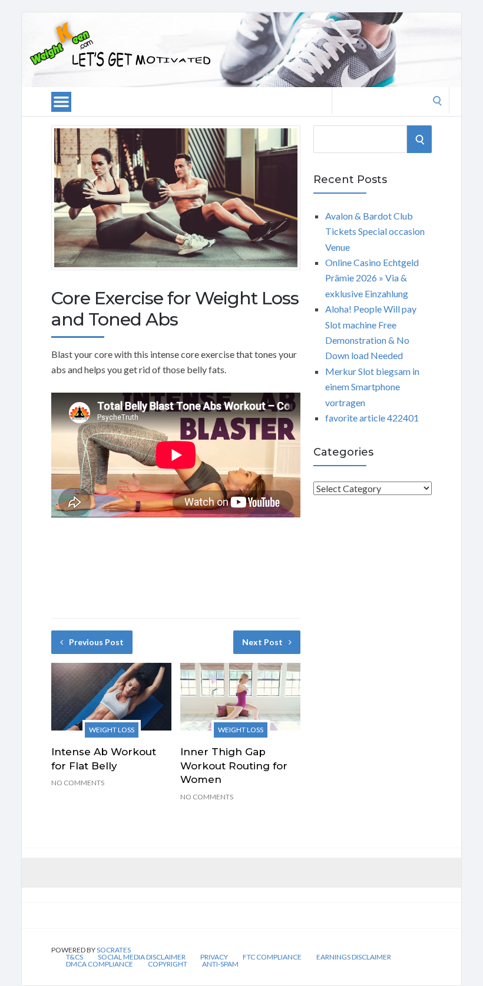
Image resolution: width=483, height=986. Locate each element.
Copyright (167, 964)
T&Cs (74, 957)
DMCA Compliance (99, 964)
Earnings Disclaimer (353, 957)
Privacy (214, 957)
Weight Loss (111, 729)
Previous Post (96, 642)
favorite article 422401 (372, 417)
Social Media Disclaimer (142, 957)
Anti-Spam (220, 964)
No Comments (77, 782)
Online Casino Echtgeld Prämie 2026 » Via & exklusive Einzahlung (372, 278)
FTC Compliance (272, 957)
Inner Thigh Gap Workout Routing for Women (233, 766)
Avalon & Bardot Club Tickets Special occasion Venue (375, 231)
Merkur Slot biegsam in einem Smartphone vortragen (372, 387)
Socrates (114, 949)
